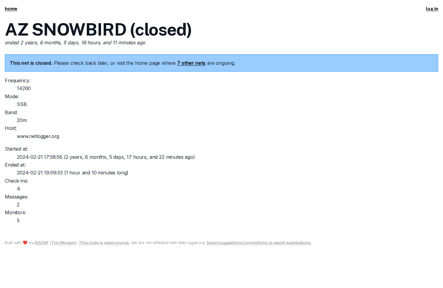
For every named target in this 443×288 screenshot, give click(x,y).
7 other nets (191, 63)
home (11, 8)
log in (432, 8)
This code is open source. (104, 242)
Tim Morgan (63, 242)
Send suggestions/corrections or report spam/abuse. (258, 242)
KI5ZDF (41, 242)
